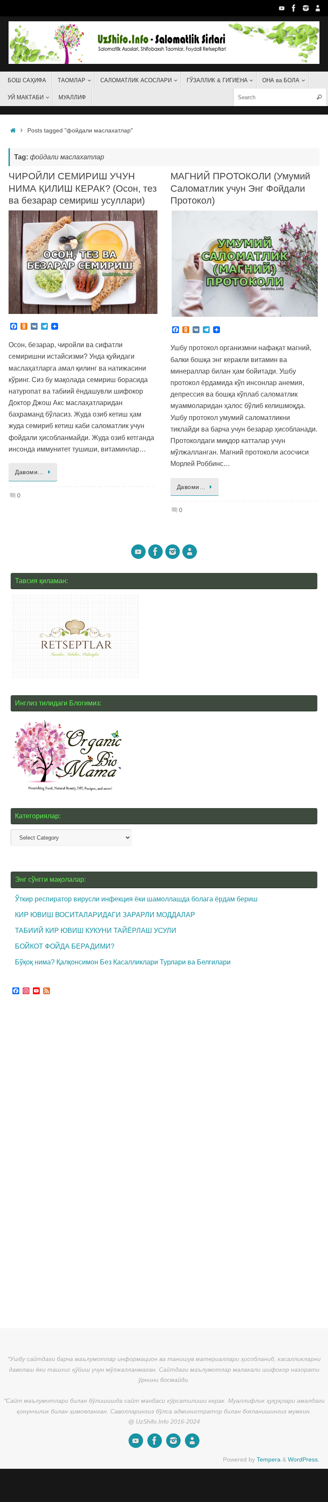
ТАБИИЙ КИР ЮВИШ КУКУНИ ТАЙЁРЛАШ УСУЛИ (95, 930)
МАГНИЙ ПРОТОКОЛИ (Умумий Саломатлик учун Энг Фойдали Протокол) (240, 188)
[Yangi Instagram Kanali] (306, 8)
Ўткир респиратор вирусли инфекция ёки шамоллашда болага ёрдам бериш (136, 899)
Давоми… (29, 472)
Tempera (269, 1459)
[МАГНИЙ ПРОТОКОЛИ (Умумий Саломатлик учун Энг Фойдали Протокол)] (244, 263)
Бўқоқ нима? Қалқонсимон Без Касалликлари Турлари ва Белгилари (123, 962)
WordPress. (303, 1459)
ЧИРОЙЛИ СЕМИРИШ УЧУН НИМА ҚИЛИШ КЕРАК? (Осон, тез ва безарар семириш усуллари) (83, 188)
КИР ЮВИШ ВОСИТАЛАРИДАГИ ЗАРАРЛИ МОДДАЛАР (105, 914)
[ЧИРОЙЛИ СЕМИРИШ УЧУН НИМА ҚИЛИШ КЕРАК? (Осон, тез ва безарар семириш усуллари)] (83, 262)
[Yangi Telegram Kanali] (318, 8)
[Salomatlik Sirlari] (282, 8)
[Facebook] (294, 8)
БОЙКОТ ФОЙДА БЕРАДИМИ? (64, 946)
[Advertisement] (75, 1163)
